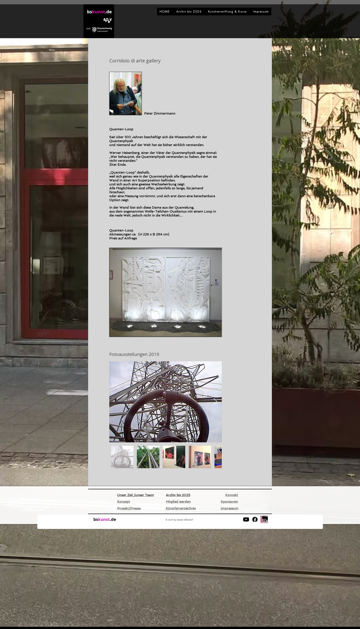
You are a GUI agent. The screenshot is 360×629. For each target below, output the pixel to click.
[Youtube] (246, 519)
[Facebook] (254, 519)
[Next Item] (215, 401)
